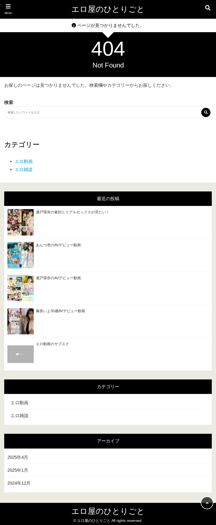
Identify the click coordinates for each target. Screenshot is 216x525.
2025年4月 (17, 457)
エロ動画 (24, 161)
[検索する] (205, 112)
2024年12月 (19, 483)
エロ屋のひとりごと (108, 9)
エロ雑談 (24, 169)
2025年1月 (17, 470)
